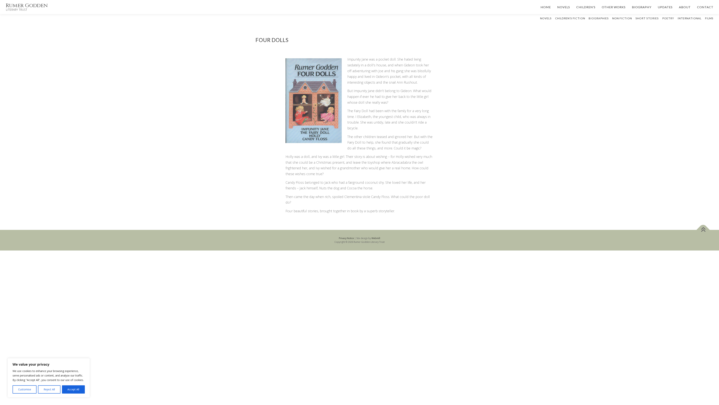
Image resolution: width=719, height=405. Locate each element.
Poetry (668, 18)
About (685, 7)
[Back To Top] (703, 229)
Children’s (585, 7)
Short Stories (647, 18)
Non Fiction (622, 18)
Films (709, 18)
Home (546, 7)
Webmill (375, 238)
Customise (24, 389)
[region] (48, 378)
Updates (665, 7)
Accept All (73, 389)
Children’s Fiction (570, 18)
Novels (563, 7)
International (690, 18)
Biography (641, 7)
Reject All (49, 389)
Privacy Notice (346, 238)
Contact (705, 7)
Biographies (599, 18)
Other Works (614, 7)
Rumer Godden (27, 5)
